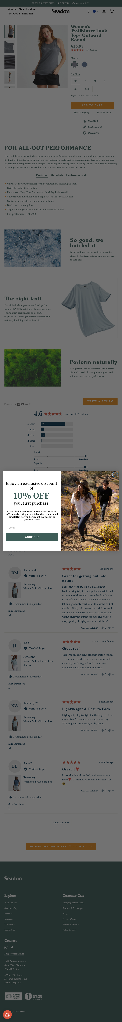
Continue (32, 537)
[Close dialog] (115, 474)
